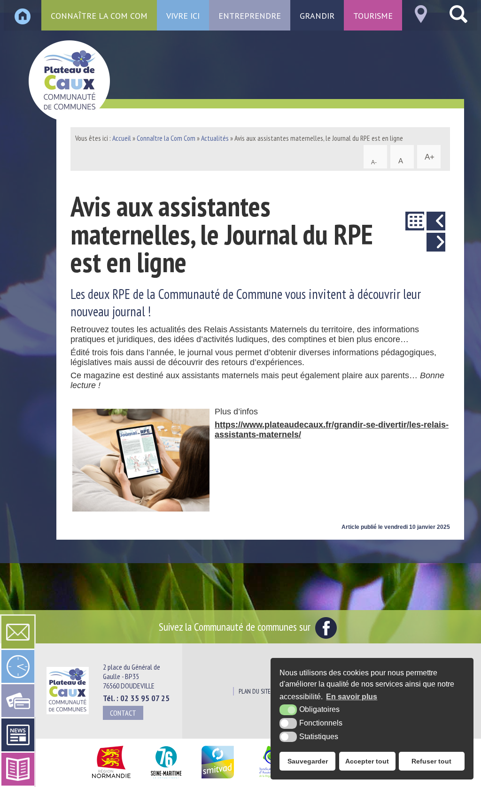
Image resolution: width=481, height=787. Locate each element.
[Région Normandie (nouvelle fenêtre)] (111, 778)
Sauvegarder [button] (307, 761)
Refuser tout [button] (431, 761)
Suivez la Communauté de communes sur (236, 626)
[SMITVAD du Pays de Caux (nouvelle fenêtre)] (218, 778)
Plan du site (255, 691)
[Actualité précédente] (436, 221)
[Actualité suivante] (436, 242)
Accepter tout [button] (367, 761)
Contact (123, 713)
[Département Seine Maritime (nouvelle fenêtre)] (166, 778)
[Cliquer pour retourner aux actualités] (414, 221)
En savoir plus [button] (351, 697)
